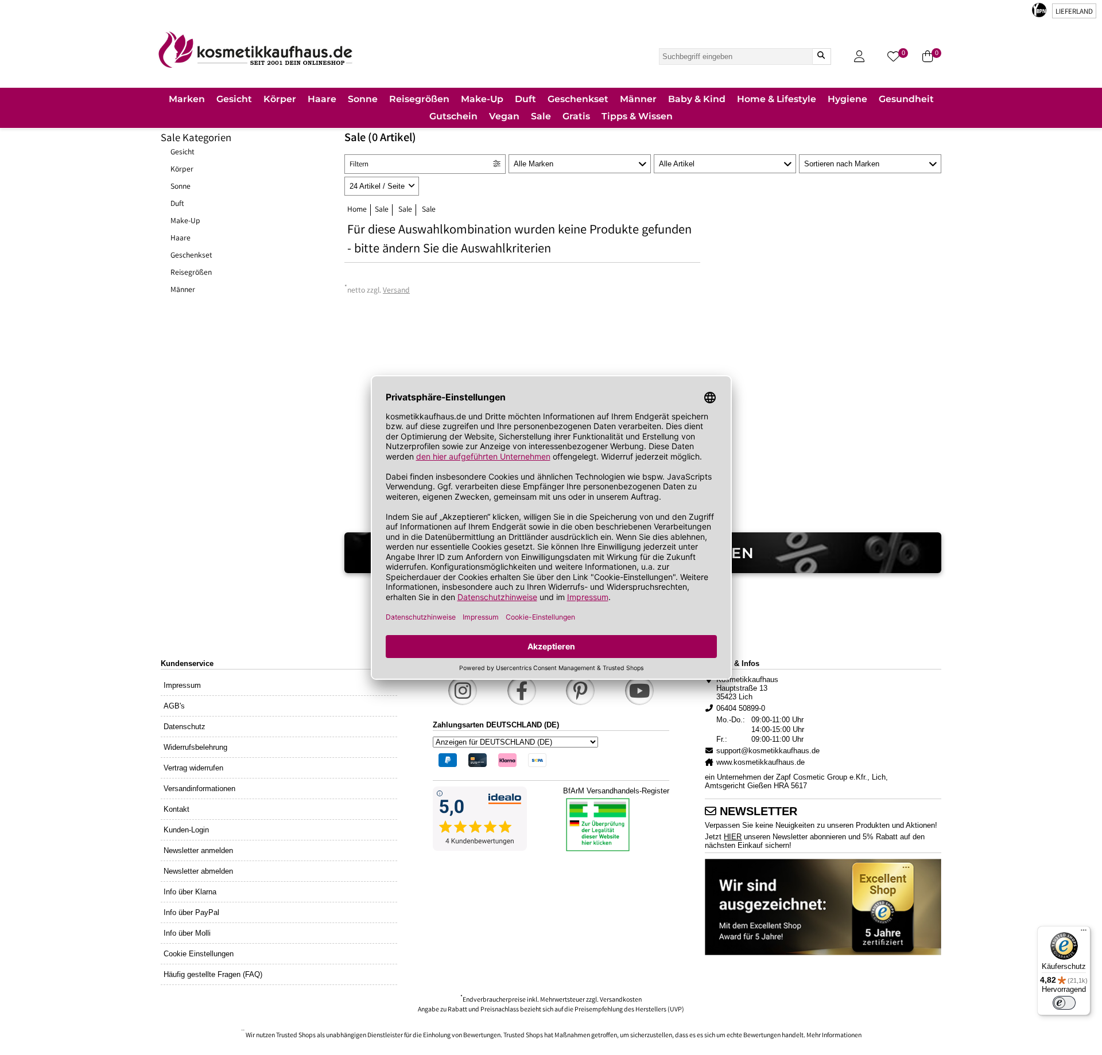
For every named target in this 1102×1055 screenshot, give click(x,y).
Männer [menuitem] (638, 99)
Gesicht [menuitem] (234, 99)
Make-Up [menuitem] (482, 99)
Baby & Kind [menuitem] (696, 99)
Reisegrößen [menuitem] (419, 99)
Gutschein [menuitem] (453, 116)
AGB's (174, 706)
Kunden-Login (186, 830)
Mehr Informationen (834, 1036)
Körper (181, 170)
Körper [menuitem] (279, 99)
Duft (177, 204)
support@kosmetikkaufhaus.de (768, 750)
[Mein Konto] (859, 56)
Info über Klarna (190, 891)
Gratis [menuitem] (576, 116)
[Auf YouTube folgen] (639, 690)
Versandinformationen (199, 788)
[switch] (1064, 1003)
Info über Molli (187, 933)
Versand (396, 291)
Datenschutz (184, 726)
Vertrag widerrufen (193, 768)
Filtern (359, 164)
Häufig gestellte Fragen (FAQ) (213, 974)
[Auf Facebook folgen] (521, 690)
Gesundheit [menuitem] (906, 99)
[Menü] (1084, 933)
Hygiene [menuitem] (847, 99)
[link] (255, 50)
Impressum (182, 685)
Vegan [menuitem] (504, 116)
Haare (180, 238)
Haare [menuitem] (322, 99)
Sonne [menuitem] (363, 99)
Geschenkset (191, 256)
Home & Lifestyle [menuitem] (776, 99)
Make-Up (185, 221)
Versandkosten (621, 1000)
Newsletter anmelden (198, 850)
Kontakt (176, 809)
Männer (182, 290)
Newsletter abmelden (198, 871)
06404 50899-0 (740, 708)
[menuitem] (187, 100)
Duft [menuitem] (525, 99)
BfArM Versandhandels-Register (616, 791)
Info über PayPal (191, 912)
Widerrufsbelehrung (195, 747)
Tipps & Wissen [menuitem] (637, 116)
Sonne (180, 187)
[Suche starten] (821, 56)
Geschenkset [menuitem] (578, 99)
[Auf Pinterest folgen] (580, 690)
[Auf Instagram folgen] (462, 690)
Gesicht (182, 152)
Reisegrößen (191, 273)
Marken (187, 99)
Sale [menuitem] (541, 116)
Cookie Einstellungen (199, 953)
